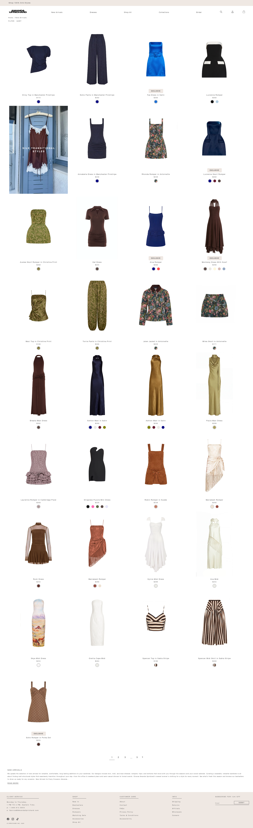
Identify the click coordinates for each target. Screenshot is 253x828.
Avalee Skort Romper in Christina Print (38, 261)
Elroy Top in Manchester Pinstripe (38, 94)
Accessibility (126, 818)
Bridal (199, 12)
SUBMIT (241, 802)
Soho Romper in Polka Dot (38, 737)
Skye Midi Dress (38, 658)
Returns (176, 805)
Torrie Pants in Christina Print (97, 341)
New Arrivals (57, 12)
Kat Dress (97, 261)
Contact (123, 805)
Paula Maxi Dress (214, 420)
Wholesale (177, 811)
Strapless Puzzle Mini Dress (97, 499)
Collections (164, 12)
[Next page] (142, 757)
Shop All (128, 12)
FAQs (122, 808)
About (122, 801)
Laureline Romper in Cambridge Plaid (38, 499)
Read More (13, 783)
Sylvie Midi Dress (156, 578)
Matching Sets (79, 815)
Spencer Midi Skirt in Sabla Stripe (214, 658)
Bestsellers (78, 805)
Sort (19, 20)
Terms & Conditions (129, 815)
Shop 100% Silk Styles (20, 2)
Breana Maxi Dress (38, 420)
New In (76, 801)
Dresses (93, 12)
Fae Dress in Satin (156, 94)
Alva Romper (156, 261)
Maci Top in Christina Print (39, 341)
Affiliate (176, 808)
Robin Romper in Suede (156, 499)
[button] (242, 10)
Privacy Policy (126, 811)
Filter (11, 20)
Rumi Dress (38, 578)
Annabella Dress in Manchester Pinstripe (97, 173)
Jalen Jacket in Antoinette (155, 341)
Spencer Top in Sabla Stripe (156, 658)
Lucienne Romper (214, 94)
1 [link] (112, 757)
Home (10, 17)
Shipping (176, 801)
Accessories (78, 818)
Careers (175, 815)
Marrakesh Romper (214, 499)
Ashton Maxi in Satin (97, 420)
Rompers (77, 811)
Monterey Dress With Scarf (214, 261)
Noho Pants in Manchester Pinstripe (97, 94)
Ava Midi (214, 578)
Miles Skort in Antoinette (215, 341)
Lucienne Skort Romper (214, 173)
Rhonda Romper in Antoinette (156, 173)
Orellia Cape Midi (97, 658)
